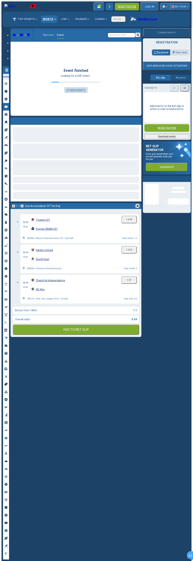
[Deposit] (109, 6)
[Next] (22, 205)
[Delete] (137, 206)
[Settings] (165, 6)
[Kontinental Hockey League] (28, 35)
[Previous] (13, 205)
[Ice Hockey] (21, 35)
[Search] (138, 35)
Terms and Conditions (168, 89)
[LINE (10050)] (14, 35)
